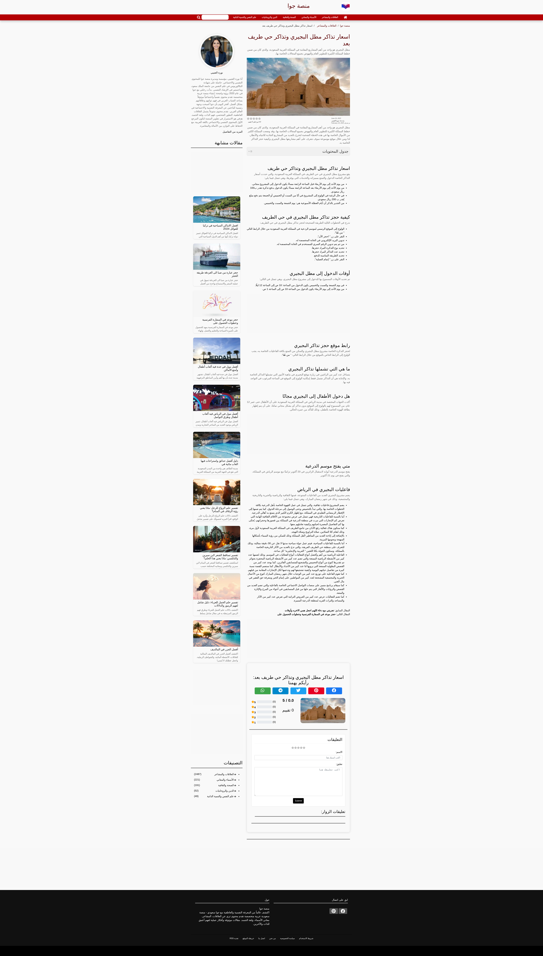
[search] (199, 17)
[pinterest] (333, 911)
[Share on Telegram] (280, 690)
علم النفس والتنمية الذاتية (244, 17)
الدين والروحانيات (269, 17)
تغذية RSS (234, 938)
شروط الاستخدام (306, 938)
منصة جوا (345, 25)
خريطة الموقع (248, 938)
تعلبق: (339, 764)
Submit (298, 801)
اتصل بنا (261, 938)
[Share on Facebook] (334, 690)
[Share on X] (298, 690)
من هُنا (286, 354)
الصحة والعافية (289, 17)
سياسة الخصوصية (287, 938)
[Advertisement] (298, 313)
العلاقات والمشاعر (330, 17)
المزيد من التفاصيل (233, 131)
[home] (345, 17)
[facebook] (343, 911)
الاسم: (339, 752)
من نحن (272, 938)
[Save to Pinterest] (316, 690)
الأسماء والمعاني (308, 17)
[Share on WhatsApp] (263, 690)
